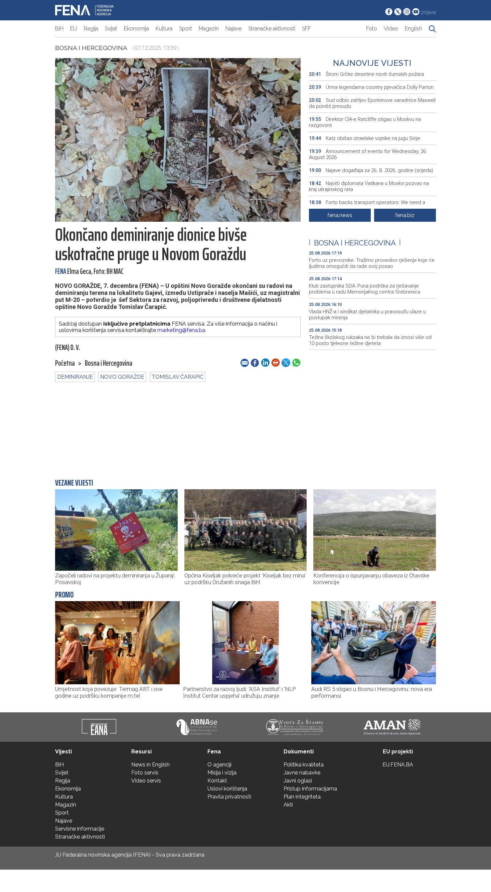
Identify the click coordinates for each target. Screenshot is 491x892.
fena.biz (405, 215)
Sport (185, 28)
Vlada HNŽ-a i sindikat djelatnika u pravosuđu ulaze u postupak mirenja (367, 315)
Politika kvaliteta (304, 764)
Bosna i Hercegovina (91, 47)
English (413, 28)
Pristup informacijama (310, 788)
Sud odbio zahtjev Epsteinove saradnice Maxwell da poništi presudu (372, 103)
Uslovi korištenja (227, 788)
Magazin (209, 28)
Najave (233, 28)
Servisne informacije (79, 829)
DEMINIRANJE (75, 377)
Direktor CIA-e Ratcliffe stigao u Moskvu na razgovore (365, 122)
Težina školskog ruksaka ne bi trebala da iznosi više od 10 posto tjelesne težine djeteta (370, 340)
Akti (288, 804)
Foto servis (144, 772)
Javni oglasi (298, 780)
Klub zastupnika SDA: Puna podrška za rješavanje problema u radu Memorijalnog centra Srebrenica (364, 289)
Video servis (146, 780)
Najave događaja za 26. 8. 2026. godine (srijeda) (371, 170)
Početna (65, 363)
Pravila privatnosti (229, 796)
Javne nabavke (302, 772)
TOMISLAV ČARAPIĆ (177, 377)
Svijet (111, 28)
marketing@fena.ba (181, 330)
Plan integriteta (302, 796)
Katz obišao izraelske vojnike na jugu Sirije (364, 138)
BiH (59, 28)
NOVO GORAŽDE (122, 377)
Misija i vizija (221, 772)
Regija (91, 28)
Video (391, 28)
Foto (371, 28)
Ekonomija (136, 28)
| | (355, 242)
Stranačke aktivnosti (271, 28)
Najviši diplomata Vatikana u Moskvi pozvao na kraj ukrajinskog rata (369, 186)
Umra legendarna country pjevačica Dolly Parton (371, 87)
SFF (306, 28)
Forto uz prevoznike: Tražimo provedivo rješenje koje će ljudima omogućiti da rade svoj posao (372, 263)
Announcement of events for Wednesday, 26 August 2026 (367, 154)
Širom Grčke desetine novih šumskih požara (366, 74)
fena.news (339, 215)
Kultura (164, 28)
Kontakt (217, 780)
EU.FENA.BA (397, 764)
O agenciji (219, 764)
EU (73, 28)
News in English (150, 764)
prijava (428, 12)
